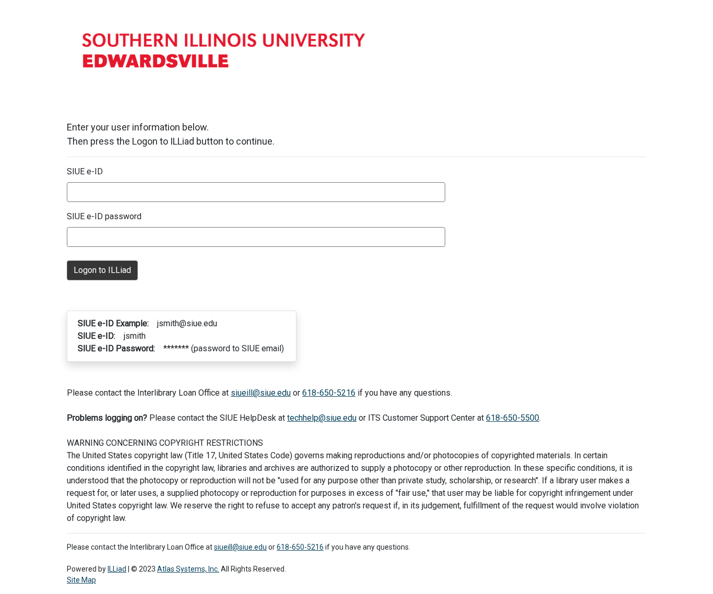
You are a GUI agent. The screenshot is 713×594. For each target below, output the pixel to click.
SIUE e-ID (85, 171)
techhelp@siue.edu (321, 418)
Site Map (81, 580)
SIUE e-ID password (104, 216)
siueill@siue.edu (261, 393)
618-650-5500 (512, 418)
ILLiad (117, 569)
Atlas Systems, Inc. (188, 569)
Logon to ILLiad (102, 270)
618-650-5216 (328, 393)
